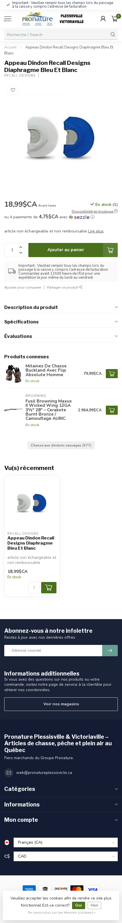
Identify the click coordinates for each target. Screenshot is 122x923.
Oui (78, 905)
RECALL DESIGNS (19, 75)
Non (94, 905)
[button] (61, 217)
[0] (115, 18)
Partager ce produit (63, 287)
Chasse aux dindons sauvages (61, 445)
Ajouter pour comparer (22, 287)
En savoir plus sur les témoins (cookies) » (62, 912)
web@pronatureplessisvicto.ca (44, 772)
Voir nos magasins (61, 704)
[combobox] (56, 34)
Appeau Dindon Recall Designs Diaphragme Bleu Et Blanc (30, 543)
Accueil (10, 47)
